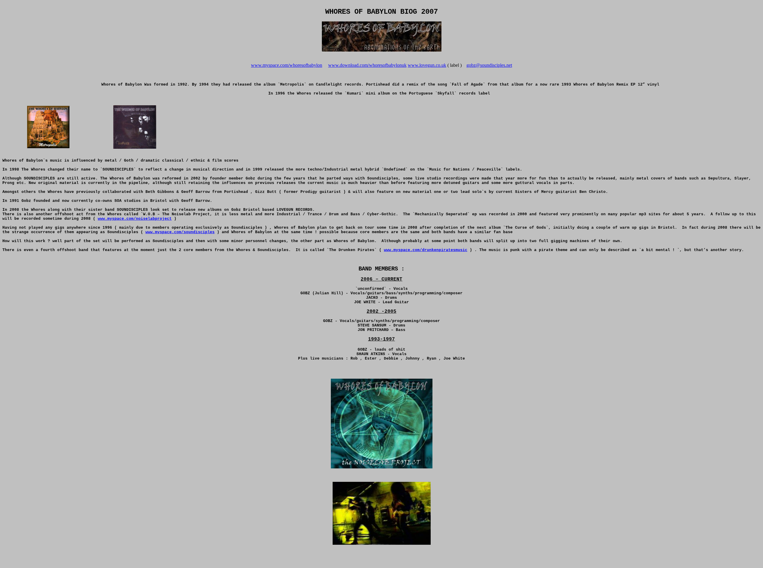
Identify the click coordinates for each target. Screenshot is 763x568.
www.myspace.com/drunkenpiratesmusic (425, 250)
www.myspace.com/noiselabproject (135, 218)
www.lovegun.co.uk (427, 65)
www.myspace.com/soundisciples (180, 232)
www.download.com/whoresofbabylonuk (367, 65)
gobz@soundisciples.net (489, 65)
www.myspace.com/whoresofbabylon (286, 65)
